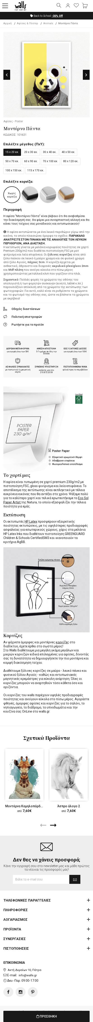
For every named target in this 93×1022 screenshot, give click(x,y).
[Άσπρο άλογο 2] (68, 775)
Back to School (48, 15)
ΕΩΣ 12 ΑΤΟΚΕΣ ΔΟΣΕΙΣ (75, 349)
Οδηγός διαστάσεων (26, 309)
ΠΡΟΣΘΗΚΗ (48, 1016)
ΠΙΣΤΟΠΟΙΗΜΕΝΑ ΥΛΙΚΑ (75, 367)
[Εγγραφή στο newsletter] (74, 879)
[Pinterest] (33, 992)
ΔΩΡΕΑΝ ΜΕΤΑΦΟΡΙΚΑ (17, 349)
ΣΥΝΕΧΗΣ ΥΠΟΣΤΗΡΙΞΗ (46, 367)
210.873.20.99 (46, 372)
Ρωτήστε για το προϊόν (28, 324)
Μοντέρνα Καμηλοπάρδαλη (25, 806)
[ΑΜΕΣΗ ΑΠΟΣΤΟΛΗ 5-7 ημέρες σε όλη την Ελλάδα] (46, 343)
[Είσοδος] (67, 6)
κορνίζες (62, 642)
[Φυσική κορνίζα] (66, 194)
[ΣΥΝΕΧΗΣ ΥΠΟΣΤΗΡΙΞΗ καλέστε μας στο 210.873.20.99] (46, 361)
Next (86, 75)
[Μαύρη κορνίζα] (29, 194)
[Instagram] (21, 992)
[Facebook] (8, 992)
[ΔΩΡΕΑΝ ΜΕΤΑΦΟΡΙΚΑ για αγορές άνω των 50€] (18, 343)
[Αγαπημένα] (76, 6)
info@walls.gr (28, 975)
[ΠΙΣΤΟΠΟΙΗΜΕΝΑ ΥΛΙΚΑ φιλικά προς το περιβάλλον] (75, 361)
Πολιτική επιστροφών (27, 316)
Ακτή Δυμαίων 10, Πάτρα (24, 970)
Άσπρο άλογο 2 (68, 806)
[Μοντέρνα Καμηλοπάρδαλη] (24, 775)
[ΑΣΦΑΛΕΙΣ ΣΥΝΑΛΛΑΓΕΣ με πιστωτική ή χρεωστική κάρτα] (18, 361)
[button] (5, 6)
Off (57, 15)
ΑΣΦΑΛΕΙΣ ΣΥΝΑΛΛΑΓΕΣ (18, 367)
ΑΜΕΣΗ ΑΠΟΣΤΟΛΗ (46, 349)
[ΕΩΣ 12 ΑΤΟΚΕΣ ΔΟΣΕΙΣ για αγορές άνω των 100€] (75, 343)
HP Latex (31, 521)
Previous (6, 75)
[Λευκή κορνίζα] (48, 194)
